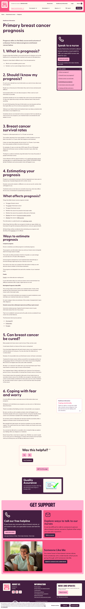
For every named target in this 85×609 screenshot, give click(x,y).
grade (9, 205)
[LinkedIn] (13, 592)
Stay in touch (63, 592)
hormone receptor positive (24, 215)
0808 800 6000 (23, 3)
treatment (13, 230)
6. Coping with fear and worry (65, 88)
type (9, 203)
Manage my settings (63, 597)
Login (72, 3)
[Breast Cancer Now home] (4, 4)
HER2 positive (20, 217)
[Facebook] (16, 592)
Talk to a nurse (50, 535)
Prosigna (8, 325)
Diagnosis (19, 14)
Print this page (43, 469)
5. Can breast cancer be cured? (66, 84)
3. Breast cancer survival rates (65, 78)
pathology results (27, 221)
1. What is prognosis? (63, 72)
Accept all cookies (74, 605)
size (9, 208)
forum (18, 436)
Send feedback (27, 460)
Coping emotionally (65, 403)
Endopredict (9, 323)
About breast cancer (10, 14)
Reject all (65, 605)
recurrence (7, 360)
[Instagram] (20, 592)
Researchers (50, 3)
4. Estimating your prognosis (65, 81)
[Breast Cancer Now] (6, 587)
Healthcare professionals (62, 3)
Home (2, 14)
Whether (8, 215)
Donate (79, 8)
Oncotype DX (9, 321)
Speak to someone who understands (55, 561)
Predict (5, 277)
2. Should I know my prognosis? (66, 75)
